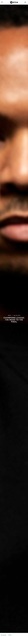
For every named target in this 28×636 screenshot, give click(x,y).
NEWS (9, 315)
